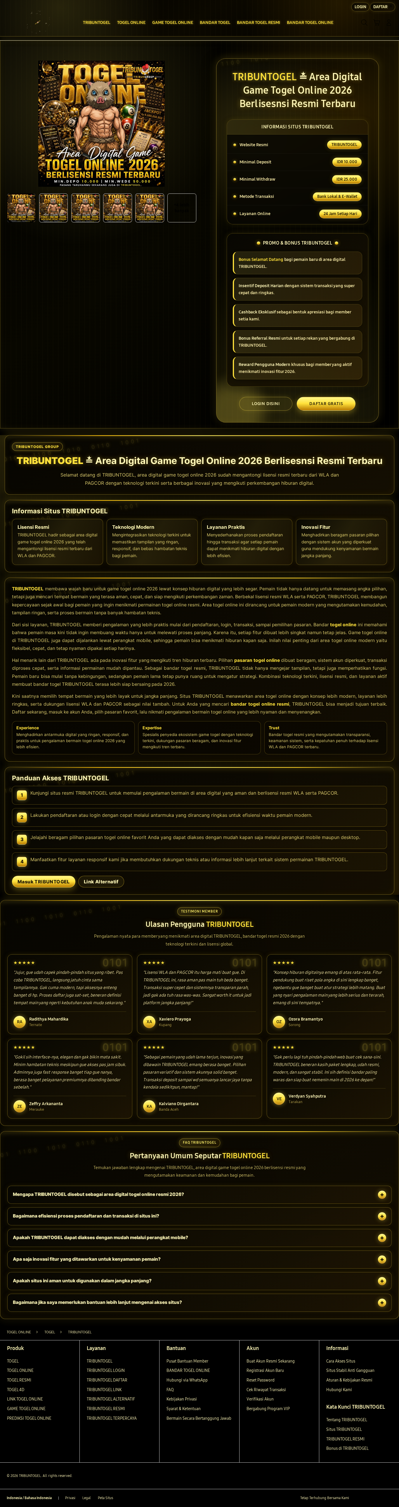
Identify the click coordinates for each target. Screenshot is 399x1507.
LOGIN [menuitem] (360, 6)
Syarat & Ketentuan (183, 1408)
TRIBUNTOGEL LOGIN (106, 1370)
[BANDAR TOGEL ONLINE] (37, 22)
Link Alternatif (101, 882)
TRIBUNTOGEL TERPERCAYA (112, 1418)
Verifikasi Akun (260, 1399)
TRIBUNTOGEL (28, 589)
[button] (376, 22)
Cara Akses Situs (340, 1361)
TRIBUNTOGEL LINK (104, 1389)
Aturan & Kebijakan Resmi (349, 1380)
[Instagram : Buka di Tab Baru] (378, 1498)
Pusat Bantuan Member (187, 1361)
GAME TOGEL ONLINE (26, 1408)
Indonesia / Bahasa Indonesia (29, 1498)
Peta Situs (105, 1498)
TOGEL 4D (15, 1389)
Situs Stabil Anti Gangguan (350, 1370)
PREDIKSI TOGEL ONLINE (29, 1418)
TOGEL (13, 1361)
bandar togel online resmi (260, 704)
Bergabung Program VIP (268, 1408)
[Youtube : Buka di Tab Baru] (389, 1498)
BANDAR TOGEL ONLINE (188, 1370)
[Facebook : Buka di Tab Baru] (356, 1498)
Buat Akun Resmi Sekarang (271, 1361)
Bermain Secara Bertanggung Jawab (198, 1418)
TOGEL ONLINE (20, 1370)
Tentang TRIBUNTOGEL (346, 1419)
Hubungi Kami (339, 1389)
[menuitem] (97, 23)
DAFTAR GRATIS (326, 403)
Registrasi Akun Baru (265, 1370)
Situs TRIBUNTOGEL (344, 1429)
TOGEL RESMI (19, 1380)
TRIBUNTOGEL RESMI (106, 1408)
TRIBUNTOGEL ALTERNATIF (111, 1399)
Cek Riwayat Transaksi (266, 1389)
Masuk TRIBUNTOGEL (44, 882)
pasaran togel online (257, 660)
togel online (343, 624)
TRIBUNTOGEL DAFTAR (107, 1380)
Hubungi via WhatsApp (187, 1380)
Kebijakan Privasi (181, 1399)
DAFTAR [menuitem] (380, 6)
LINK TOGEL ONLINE (25, 1399)
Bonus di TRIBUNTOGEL (347, 1448)
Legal (86, 1498)
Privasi (70, 1498)
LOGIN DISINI (266, 403)
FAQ (170, 1389)
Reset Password (261, 1380)
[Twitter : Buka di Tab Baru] (367, 1498)
